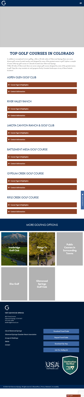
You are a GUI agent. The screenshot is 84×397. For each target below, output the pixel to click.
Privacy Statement (46, 387)
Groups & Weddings (11, 338)
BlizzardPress (36, 387)
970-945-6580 (9, 320)
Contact (7, 344)
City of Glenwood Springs (13, 330)
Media (7, 341)
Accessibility (55, 387)
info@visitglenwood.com (11, 322)
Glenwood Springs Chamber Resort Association (20, 334)
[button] (56, 3)
